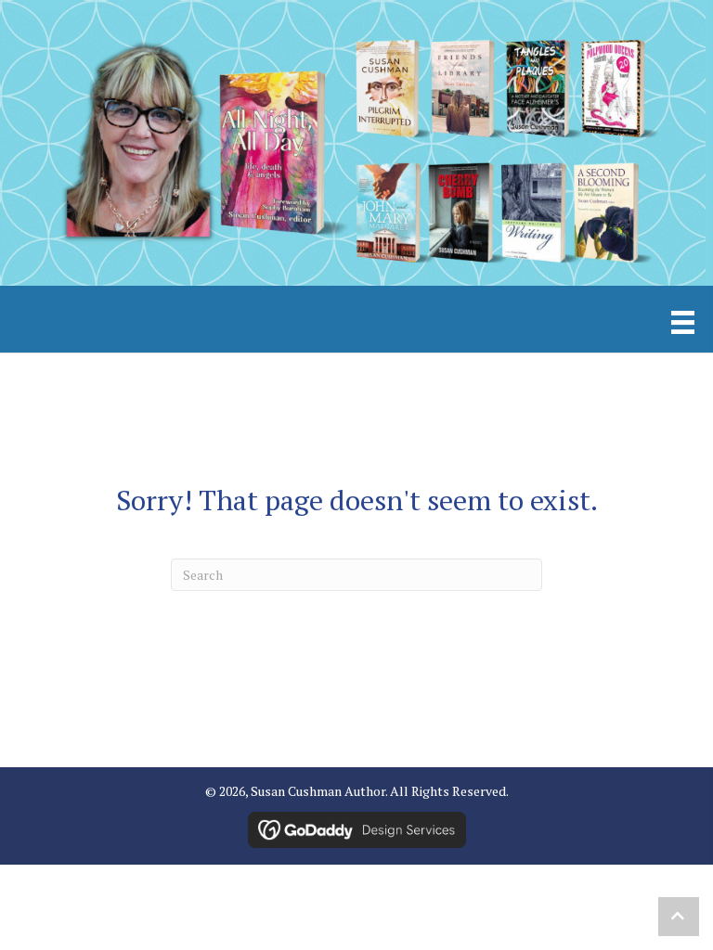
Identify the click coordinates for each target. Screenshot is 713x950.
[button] (678, 916)
